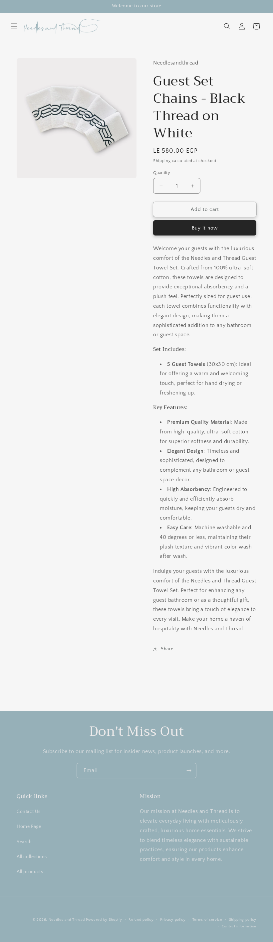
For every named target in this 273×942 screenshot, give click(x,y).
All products (30, 871)
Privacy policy (173, 920)
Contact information (239, 926)
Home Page (29, 826)
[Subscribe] (188, 770)
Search (24, 842)
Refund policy (141, 920)
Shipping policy (243, 920)
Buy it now (205, 228)
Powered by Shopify (104, 920)
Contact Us (29, 811)
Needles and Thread (67, 920)
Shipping (162, 161)
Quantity (161, 172)
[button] (14, 26)
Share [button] (167, 649)
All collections (32, 857)
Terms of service (207, 920)
